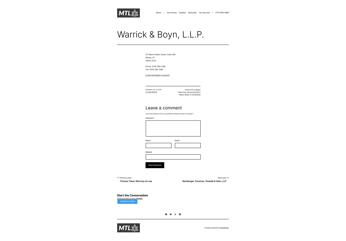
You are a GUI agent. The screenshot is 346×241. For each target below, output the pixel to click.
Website (149, 152)
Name (148, 140)
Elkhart (198, 90)
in (190, 94)
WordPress (224, 228)
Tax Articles (172, 13)
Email (177, 140)
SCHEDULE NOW (127, 201)
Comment (150, 118)
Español (182, 13)
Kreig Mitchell (152, 92)
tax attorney (196, 94)
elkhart (187, 94)
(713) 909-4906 (222, 13)
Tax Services (204, 13)
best (184, 92)
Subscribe (192, 13)
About (158, 13)
